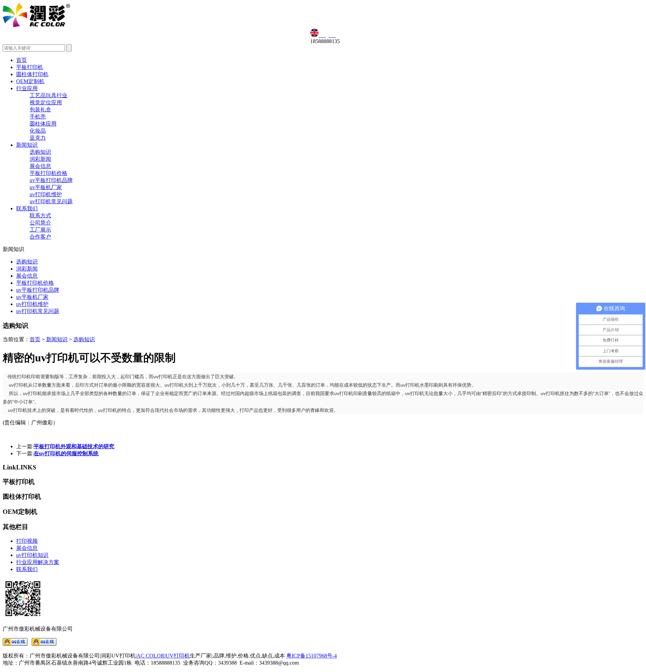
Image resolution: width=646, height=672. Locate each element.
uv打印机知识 (32, 555)
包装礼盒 (40, 109)
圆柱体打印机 (32, 74)
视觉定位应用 (46, 102)
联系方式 (40, 215)
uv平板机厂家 (46, 187)
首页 (21, 60)
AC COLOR (151, 656)
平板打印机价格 (48, 173)
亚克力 (38, 138)
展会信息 (40, 166)
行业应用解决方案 (37, 562)
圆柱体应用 (43, 124)
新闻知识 (27, 145)
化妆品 (38, 131)
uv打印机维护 (46, 194)
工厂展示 (40, 230)
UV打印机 (178, 656)
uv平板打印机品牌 (51, 180)
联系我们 (27, 208)
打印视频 (27, 541)
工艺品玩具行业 (48, 95)
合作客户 (40, 237)
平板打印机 (29, 67)
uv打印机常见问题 (51, 201)
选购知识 (40, 152)
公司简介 (40, 222)
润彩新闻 (40, 159)
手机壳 (38, 116)
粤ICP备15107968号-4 (311, 656)
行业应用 (27, 88)
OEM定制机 (30, 81)
